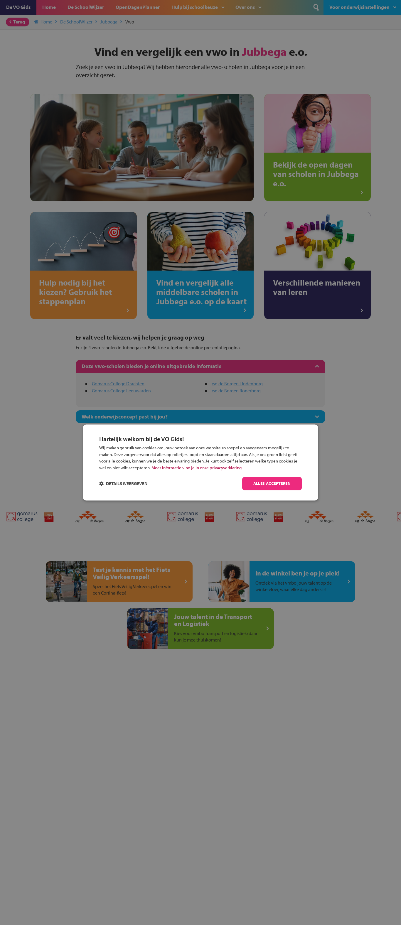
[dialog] (200, 462)
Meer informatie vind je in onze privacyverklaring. (196, 467)
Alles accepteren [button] (272, 483)
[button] (123, 483)
